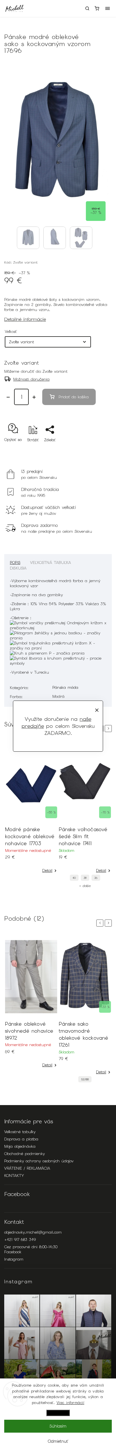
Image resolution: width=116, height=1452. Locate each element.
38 (85, 878)
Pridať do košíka (74, 396)
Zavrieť (97, 449)
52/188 (85, 1079)
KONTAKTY (14, 1175)
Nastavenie (58, 1412)
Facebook (12, 1251)
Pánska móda (65, 687)
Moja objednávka (19, 1146)
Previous (100, 923)
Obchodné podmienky (24, 1153)
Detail (47, 870)
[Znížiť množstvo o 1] (8, 397)
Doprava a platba (21, 1139)
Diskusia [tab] (18, 568)
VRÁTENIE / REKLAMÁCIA (27, 1168)
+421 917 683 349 (20, 1239)
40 (74, 878)
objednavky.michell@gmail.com (33, 1232)
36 (95, 878)
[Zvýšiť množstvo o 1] (34, 397)
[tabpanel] (31, 808)
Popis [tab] (15, 562)
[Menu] (107, 8)
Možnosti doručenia (31, 379)
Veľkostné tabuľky (19, 1131)
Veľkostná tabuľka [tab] (50, 562)
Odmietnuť (58, 1441)
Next (109, 728)
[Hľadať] (87, 8)
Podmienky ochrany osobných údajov (38, 1160)
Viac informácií (70, 1402)
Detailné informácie (25, 319)
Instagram (13, 1259)
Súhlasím (58, 1426)
